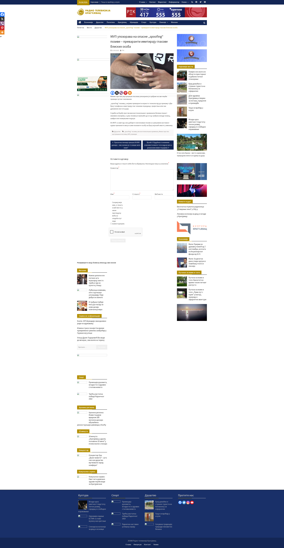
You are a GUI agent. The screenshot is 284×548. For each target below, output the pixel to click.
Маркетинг (162, 2)
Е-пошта (136, 194)
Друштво (99, 22)
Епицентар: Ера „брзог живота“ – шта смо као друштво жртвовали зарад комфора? (98, 460)
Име (112, 194)
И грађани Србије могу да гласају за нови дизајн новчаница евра (96, 306)
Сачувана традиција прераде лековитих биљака (163, 526)
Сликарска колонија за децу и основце (97, 527)
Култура (153, 22)
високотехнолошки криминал (148, 131)
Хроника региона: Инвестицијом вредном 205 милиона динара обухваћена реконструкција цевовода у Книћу (91, 418)
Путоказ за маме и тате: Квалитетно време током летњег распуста (197, 281)
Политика (111, 22)
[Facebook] (112, 93)
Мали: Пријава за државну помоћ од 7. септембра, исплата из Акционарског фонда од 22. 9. (197, 249)
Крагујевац (122, 22)
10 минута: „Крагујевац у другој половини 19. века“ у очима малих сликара (98, 440)
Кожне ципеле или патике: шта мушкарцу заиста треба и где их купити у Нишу (97, 280)
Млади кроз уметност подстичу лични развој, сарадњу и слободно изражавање (197, 124)
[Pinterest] (125, 93)
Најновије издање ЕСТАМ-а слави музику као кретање (97, 518)
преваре (134, 134)
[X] (117, 93)
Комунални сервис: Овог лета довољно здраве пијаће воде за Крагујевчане (97, 480)
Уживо (184, 2)
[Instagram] (188, 502)
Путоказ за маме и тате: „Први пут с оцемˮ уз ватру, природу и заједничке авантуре (197, 294)
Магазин (174, 22)
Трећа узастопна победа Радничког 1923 (96, 396)
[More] (130, 93)
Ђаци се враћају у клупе (110, 2)
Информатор (174, 2)
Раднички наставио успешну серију (130, 525)
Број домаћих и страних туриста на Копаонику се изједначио (197, 87)
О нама (142, 2)
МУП (129, 134)
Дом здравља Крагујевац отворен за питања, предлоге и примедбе (197, 99)
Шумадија (134, 22)
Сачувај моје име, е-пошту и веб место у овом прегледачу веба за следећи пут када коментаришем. (117, 213)
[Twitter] (184, 502)
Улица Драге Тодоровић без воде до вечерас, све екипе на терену (91, 338)
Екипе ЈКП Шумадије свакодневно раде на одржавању (91, 322)
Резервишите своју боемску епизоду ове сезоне (96, 263)
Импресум (137, 544)
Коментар (114, 168)
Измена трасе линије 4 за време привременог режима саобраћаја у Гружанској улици (91, 330)
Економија (88, 22)
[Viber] (121, 93)
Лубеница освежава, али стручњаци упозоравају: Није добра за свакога (97, 294)
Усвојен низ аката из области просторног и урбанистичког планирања (197, 75)
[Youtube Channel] (192, 502)
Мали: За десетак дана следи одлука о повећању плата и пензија (197, 262)
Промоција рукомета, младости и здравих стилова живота (98, 384)
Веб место (159, 194)
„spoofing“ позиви (130, 131)
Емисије (163, 22)
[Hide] (1, 37)
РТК (123, 50)
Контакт (152, 2)
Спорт (143, 22)
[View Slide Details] (200, 171)
